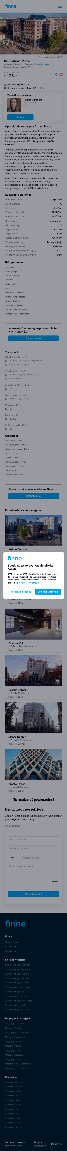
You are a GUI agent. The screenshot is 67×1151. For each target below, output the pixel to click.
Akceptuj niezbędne (21, 592)
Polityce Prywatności (30, 583)
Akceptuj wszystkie (48, 592)
